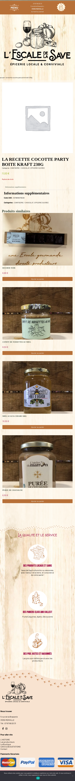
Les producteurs (7, 742)
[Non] (73, 776)
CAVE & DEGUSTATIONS (10, 746)
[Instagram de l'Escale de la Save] (6, 728)
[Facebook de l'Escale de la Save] (2, 728)
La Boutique (5, 744)
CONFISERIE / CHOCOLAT (20, 168)
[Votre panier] (61, 7)
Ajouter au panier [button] (37, 279)
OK (38, 778)
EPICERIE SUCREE (37, 168)
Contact (3, 749)
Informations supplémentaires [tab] (15, 187)
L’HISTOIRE (5, 739)
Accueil (2, 77)
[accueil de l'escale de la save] (37, 73)
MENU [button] (14, 7)
